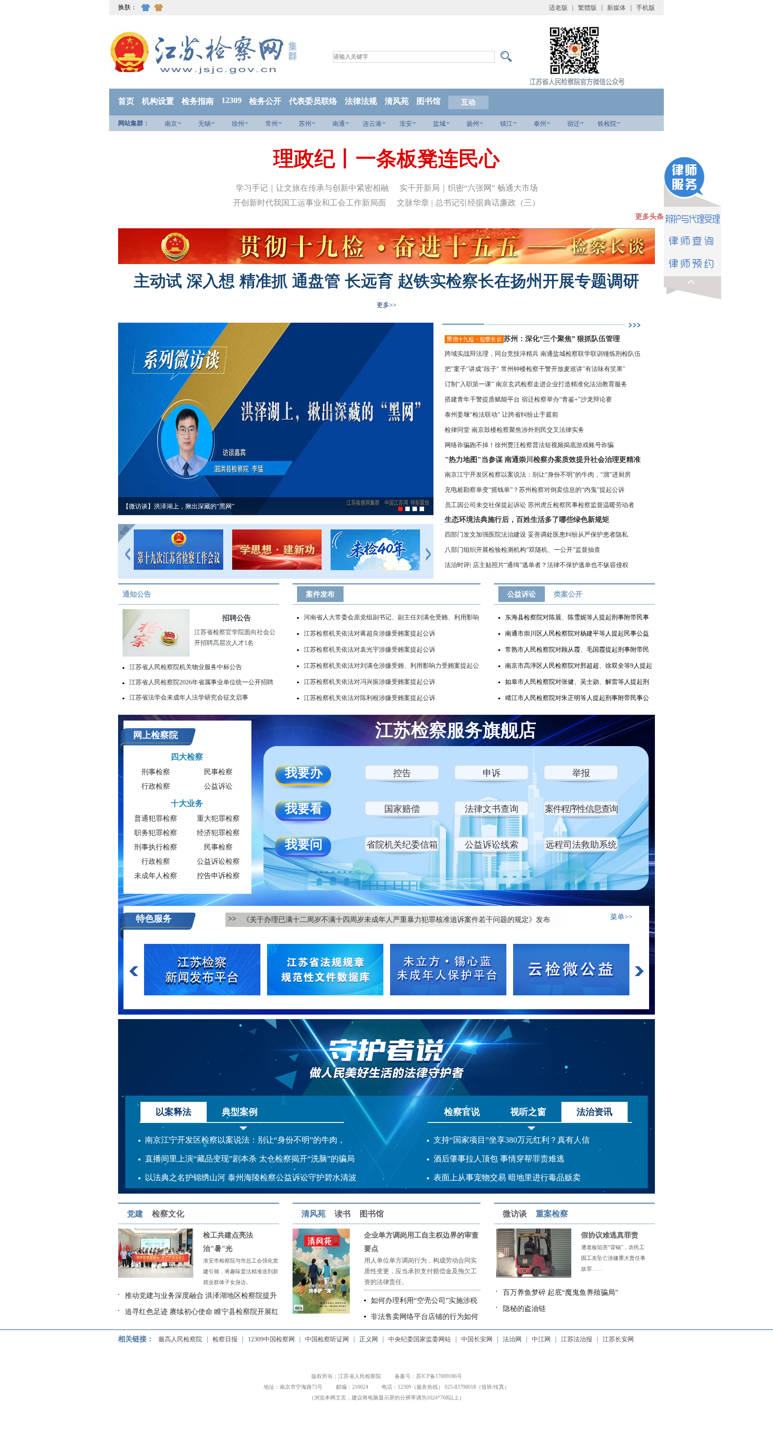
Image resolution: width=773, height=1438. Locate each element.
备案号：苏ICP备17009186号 (428, 1376)
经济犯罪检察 (218, 832)
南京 (171, 123)
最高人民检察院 (180, 1339)
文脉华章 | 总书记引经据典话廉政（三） (468, 202)
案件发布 (320, 594)
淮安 (405, 123)
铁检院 (607, 123)
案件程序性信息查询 (581, 809)
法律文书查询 (491, 809)
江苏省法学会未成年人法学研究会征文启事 (188, 697)
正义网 (368, 1339)
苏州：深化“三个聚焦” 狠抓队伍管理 (563, 338)
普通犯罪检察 (155, 818)
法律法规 (361, 101)
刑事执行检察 (155, 847)
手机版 (645, 7)
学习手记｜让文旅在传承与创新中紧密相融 (312, 187)
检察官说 (462, 1112)
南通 (338, 123)
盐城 (439, 123)
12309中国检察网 (271, 1339)
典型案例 (240, 1112)
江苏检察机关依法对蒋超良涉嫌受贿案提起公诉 (369, 633)
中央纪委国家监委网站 (419, 1339)
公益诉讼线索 (491, 844)
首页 (126, 101)
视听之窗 (528, 1112)
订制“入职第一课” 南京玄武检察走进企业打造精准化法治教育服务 (536, 384)
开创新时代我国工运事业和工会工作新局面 (309, 202)
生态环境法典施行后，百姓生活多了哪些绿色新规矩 (527, 519)
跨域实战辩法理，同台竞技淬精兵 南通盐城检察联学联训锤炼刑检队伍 (543, 353)
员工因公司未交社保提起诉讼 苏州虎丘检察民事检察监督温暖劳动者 (539, 505)
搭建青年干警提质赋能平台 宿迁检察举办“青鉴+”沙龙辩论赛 (528, 399)
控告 (402, 773)
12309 (231, 100)
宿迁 (573, 123)
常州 (271, 123)
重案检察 (552, 1213)
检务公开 (265, 101)
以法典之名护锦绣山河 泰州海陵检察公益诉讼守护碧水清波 (251, 1177)
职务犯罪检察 (155, 832)
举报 (581, 773)
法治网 (512, 1339)
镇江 (506, 123)
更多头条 (649, 216)
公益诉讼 (521, 594)
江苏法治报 (576, 1339)
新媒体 (616, 7)
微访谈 (515, 1213)
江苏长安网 (618, 1339)
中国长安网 (477, 1339)
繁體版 (587, 7)
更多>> (386, 305)
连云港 (372, 123)
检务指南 (198, 101)
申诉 (492, 773)
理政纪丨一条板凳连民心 (386, 158)
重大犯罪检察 (218, 818)
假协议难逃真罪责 (609, 1235)
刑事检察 (155, 772)
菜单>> (621, 917)
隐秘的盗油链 (524, 1308)
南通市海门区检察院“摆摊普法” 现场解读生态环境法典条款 (238, 506)
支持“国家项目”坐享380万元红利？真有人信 (511, 1139)
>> (232, 918)
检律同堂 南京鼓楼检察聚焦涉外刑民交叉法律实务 (514, 430)
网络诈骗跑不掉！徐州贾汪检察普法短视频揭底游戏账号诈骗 (529, 445)
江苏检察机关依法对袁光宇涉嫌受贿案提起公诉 (369, 649)
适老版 (558, 7)
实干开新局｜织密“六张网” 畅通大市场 (468, 187)
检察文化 (168, 1213)
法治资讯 (594, 1112)
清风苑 (397, 101)
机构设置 (158, 101)
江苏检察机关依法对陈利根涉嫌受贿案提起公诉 (369, 698)
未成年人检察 (155, 875)
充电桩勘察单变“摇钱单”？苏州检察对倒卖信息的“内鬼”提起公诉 (534, 489)
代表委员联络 (313, 101)
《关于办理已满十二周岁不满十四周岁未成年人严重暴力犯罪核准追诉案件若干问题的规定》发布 (396, 919)
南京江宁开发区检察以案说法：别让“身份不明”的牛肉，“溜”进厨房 (538, 474)
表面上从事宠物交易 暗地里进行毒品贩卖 (507, 1177)
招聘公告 (236, 618)
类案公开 (568, 594)
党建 (135, 1213)
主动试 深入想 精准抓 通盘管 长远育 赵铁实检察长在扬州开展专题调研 (386, 281)
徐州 (238, 123)
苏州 (305, 123)
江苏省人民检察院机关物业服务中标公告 (185, 667)
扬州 (473, 123)
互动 (468, 102)
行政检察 (155, 786)
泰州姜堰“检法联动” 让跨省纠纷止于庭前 (501, 414)
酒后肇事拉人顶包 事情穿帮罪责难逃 (499, 1158)
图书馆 (428, 101)
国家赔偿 (402, 809)
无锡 (204, 123)
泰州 (540, 123)
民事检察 (218, 772)
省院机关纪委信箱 (402, 844)
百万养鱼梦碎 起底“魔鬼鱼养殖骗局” (560, 1292)
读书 (343, 1213)
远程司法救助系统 (581, 844)
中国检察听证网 (327, 1339)
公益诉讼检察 (218, 861)
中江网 (541, 1339)
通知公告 (137, 594)
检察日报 (225, 1339)
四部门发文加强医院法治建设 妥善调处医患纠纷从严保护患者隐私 (536, 534)
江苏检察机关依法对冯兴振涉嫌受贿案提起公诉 (369, 681)
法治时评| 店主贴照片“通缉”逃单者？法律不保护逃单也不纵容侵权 (537, 565)
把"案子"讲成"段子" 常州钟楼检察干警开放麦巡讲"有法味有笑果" (535, 369)
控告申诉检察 (218, 875)
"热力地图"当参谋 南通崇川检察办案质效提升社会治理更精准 (543, 459)
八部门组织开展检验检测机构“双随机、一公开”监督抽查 (522, 549)
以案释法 (173, 1112)
